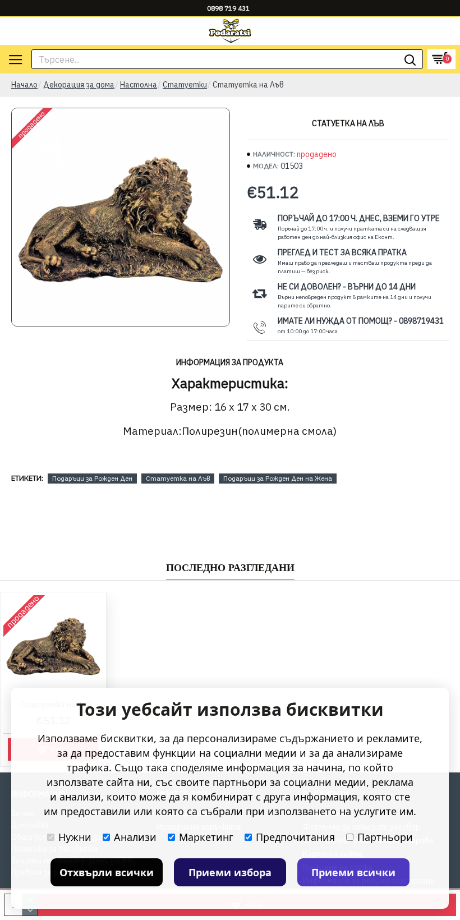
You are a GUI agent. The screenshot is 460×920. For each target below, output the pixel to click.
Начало (24, 85)
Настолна (138, 85)
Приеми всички (353, 872)
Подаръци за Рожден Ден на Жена (277, 478)
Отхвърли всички (106, 872)
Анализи (135, 837)
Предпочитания (295, 837)
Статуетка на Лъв (178, 478)
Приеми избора (230, 872)
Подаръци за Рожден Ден (92, 478)
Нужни (74, 837)
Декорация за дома (78, 85)
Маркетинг (206, 837)
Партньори (385, 837)
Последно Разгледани (230, 568)
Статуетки (185, 85)
